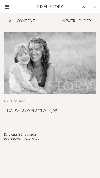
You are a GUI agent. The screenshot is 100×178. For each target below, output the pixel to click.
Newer (68, 20)
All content (22, 20)
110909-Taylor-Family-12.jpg (30, 110)
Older (84, 20)
